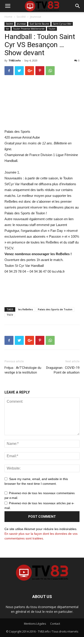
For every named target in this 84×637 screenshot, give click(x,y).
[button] (77, 6)
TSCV (9, 314)
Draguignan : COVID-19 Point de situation (63, 370)
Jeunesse (35, 17)
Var (7, 28)
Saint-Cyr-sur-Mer (62, 23)
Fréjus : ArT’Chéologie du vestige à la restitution (22, 370)
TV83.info (15, 60)
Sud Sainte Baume (39, 23)
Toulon (52, 28)
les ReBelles (25, 309)
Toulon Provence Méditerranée (29, 28)
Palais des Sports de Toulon (55, 309)
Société (21, 17)
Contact (55, 624)
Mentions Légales (35, 624)
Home (8, 17)
